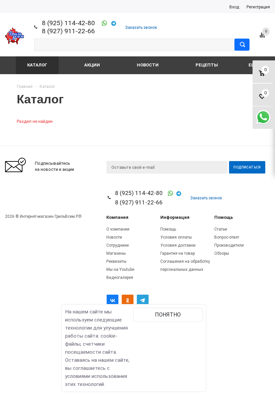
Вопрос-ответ (226, 237)
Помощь (223, 217)
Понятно (168, 314)
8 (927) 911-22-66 (68, 31)
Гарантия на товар (177, 253)
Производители (229, 245)
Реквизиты (116, 261)
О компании (117, 229)
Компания (117, 217)
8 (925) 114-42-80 (68, 23)
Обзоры (221, 253)
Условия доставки (178, 245)
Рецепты (207, 64)
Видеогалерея (119, 277)
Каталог (37, 64)
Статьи (220, 229)
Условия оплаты (176, 237)
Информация (174, 217)
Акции (92, 64)
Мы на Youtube (120, 269)
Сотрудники (117, 245)
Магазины (116, 253)
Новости (148, 64)
